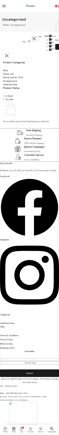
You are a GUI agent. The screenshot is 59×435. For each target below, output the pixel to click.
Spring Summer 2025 (13, 77)
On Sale (9, 99)
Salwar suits (8, 73)
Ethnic (5, 70)
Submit (29, 373)
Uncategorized (10, 80)
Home (6, 24)
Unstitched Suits (10, 84)
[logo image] (30, 6)
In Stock (9, 95)
